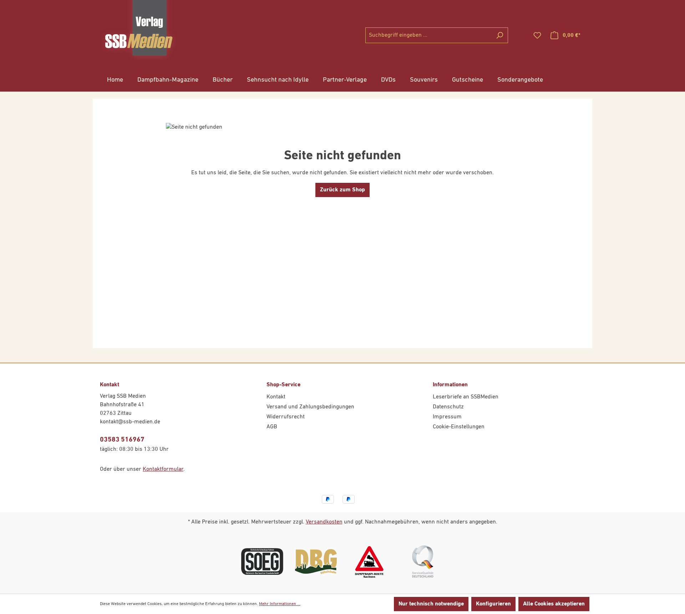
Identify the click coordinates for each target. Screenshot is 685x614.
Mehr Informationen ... (279, 604)
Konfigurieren (493, 604)
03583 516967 (122, 439)
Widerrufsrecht (286, 417)
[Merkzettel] (537, 35)
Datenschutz (448, 407)
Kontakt (276, 397)
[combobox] (428, 35)
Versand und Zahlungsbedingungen (310, 407)
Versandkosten (324, 522)
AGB (272, 427)
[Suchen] (499, 35)
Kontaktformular (163, 469)
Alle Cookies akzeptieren (554, 604)
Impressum (447, 417)
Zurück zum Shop (342, 190)
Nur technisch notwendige (431, 604)
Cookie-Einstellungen (458, 427)
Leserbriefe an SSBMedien (465, 397)
